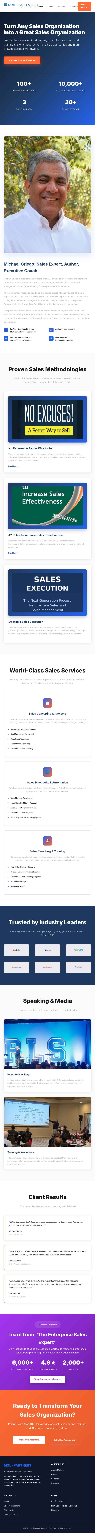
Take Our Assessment (65, 1440)
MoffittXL (8, 1501)
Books (50, 6)
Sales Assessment (12, 1506)
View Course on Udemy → (47, 1379)
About (40, 6)
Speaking (74, 6)
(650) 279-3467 (58, 1501)
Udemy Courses (11, 1514)
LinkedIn (55, 1510)
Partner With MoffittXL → (22, 60)
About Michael (57, 1470)
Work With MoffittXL (29, 1440)
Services (61, 6)
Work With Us (83, 6)
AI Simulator (9, 1510)
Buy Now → (13, 466)
